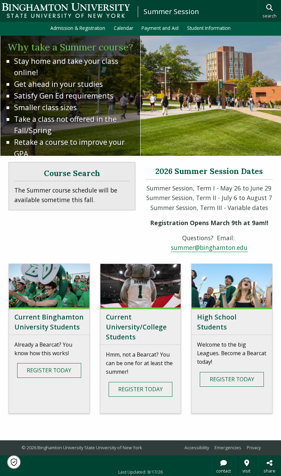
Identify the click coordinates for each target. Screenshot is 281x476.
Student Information (209, 28)
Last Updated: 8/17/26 (140, 472)
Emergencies (228, 447)
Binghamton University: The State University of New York (66, 10)
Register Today (49, 370)
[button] (14, 462)
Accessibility (196, 447)
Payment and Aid (160, 28)
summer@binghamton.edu (209, 247)
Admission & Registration (77, 28)
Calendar (123, 28)
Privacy (254, 447)
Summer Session (171, 11)
